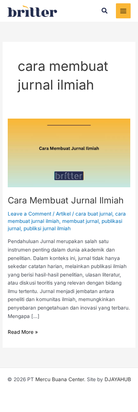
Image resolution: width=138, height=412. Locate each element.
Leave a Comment (29, 214)
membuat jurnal (80, 221)
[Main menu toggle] (123, 10)
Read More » (23, 331)
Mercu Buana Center (59, 379)
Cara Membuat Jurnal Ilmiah (66, 200)
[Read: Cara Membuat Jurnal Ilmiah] (69, 152)
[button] (105, 10)
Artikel (63, 214)
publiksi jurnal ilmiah (47, 228)
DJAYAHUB (118, 379)
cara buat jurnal (93, 214)
